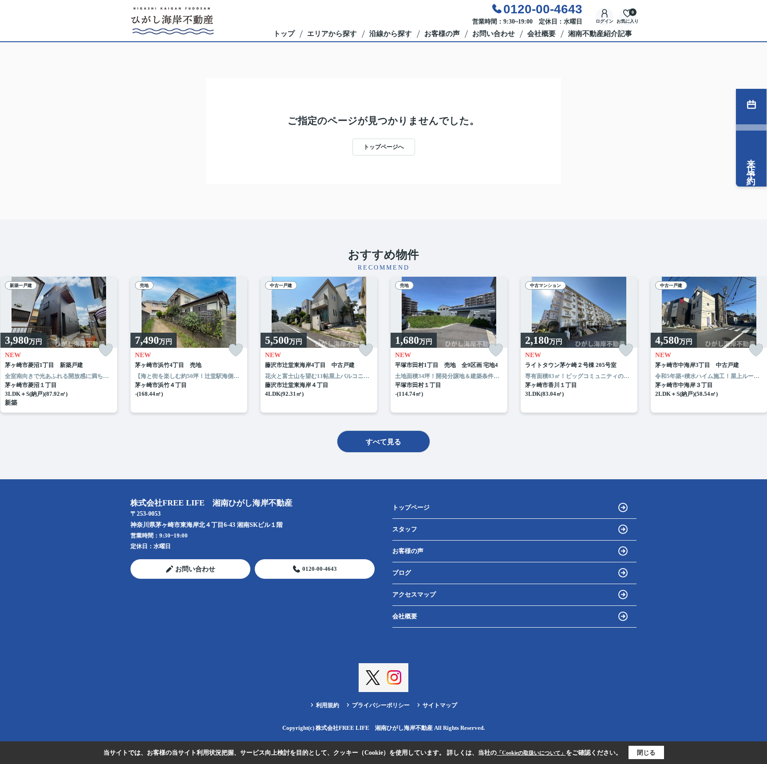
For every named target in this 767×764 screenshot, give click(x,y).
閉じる (646, 752)
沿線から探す (390, 33)
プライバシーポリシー (381, 705)
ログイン (604, 21)
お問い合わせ (493, 33)
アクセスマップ (414, 594)
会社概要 (541, 33)
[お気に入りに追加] (106, 350)
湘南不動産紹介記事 (600, 33)
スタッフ (404, 529)
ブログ (401, 572)
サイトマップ (440, 705)
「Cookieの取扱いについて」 (531, 753)
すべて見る (383, 442)
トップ (284, 33)
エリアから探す (332, 33)
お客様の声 (442, 33)
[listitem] (189, 345)
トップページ (411, 507)
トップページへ (384, 146)
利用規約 (327, 705)
